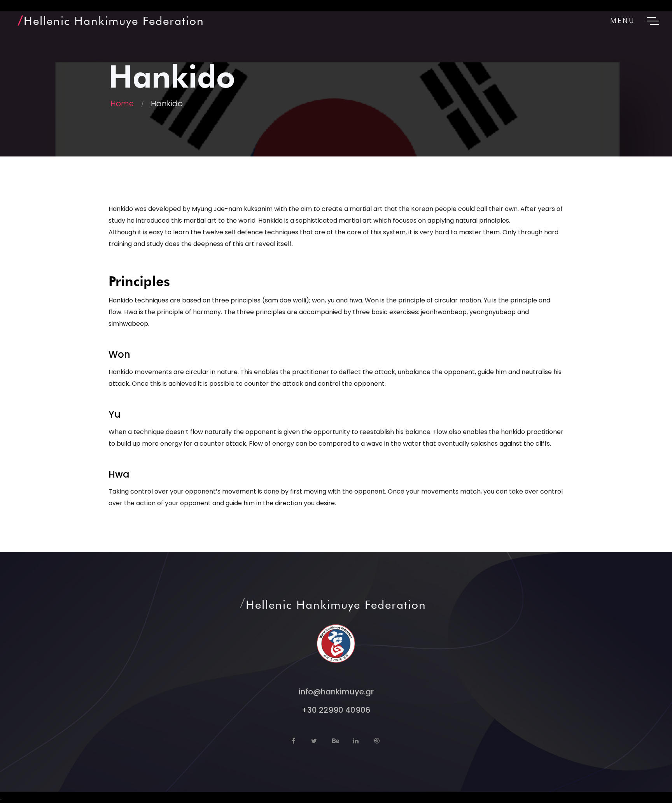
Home (122, 103)
